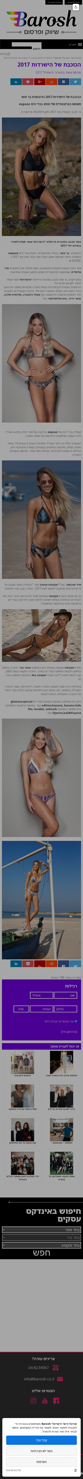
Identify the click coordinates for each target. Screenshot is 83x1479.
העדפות (41, 1462)
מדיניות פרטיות (13, 1470)
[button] (76, 7)
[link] (75, 1471)
